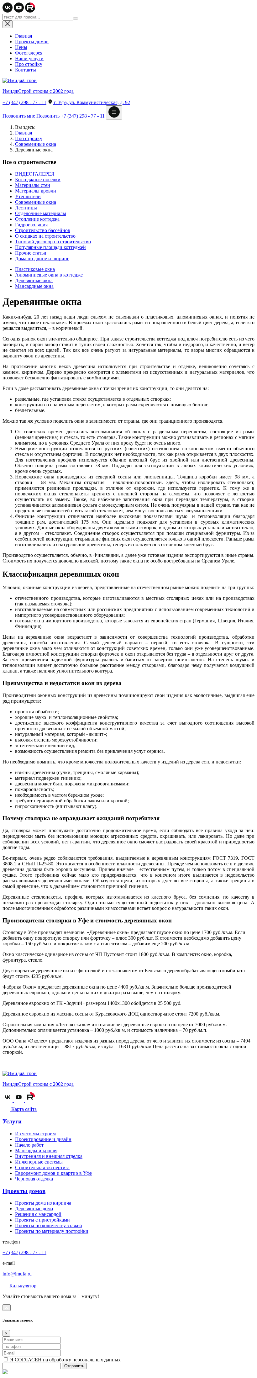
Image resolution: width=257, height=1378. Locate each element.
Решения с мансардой (38, 1214)
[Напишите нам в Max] (5, 1372)
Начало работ (29, 1145)
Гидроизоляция (31, 224)
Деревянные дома (34, 1208)
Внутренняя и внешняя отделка (48, 1156)
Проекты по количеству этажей (48, 1225)
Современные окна (35, 144)
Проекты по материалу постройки (51, 1231)
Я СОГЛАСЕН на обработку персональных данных (65, 1359)
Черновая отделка (34, 1178)
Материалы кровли (35, 190)
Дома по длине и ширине (42, 258)
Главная (23, 36)
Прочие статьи (30, 253)
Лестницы (26, 207)
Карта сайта (23, 1109)
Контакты (25, 69)
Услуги (12, 1121)
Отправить (74, 1366)
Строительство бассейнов (42, 230)
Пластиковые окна (35, 269)
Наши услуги (29, 58)
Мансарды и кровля (36, 1150)
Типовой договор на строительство (53, 241)
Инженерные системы (39, 1161)
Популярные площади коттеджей (50, 247)
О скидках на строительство (45, 236)
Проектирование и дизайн (43, 1139)
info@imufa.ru (17, 1273)
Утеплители (28, 196)
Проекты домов (32, 41)
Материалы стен (32, 185)
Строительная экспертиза (42, 1167)
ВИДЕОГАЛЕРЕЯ (35, 174)
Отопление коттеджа (37, 219)
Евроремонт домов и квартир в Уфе (53, 1173)
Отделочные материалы (40, 213)
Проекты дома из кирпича (43, 1203)
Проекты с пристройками (42, 1219)
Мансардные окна (34, 286)
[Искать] (75, 18)
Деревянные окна (34, 280)
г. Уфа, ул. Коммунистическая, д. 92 (91, 102)
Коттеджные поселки (37, 179)
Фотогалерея (28, 52)
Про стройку (28, 64)
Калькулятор (22, 1285)
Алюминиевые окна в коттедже (49, 274)
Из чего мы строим (35, 1133)
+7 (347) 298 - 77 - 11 (24, 102)
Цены (21, 47)
